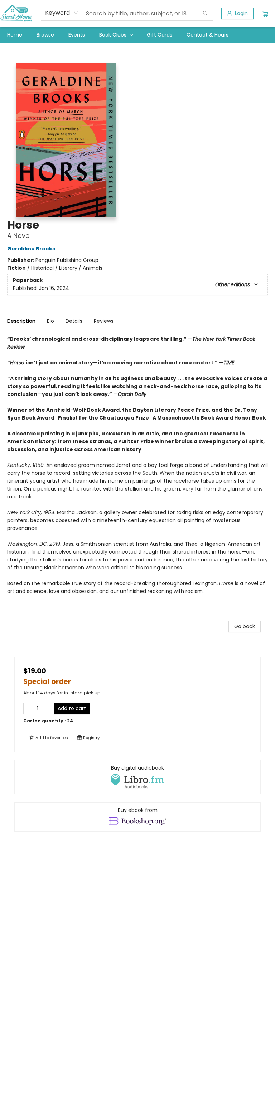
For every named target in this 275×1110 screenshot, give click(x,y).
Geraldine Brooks (31, 248)
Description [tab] (21, 321)
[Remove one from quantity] (28, 708)
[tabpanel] (137, 473)
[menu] (137, 35)
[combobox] (61, 13)
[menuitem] (14, 35)
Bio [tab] (50, 321)
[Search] (205, 13)
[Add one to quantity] (47, 708)
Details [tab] (74, 321)
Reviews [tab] (104, 321)
